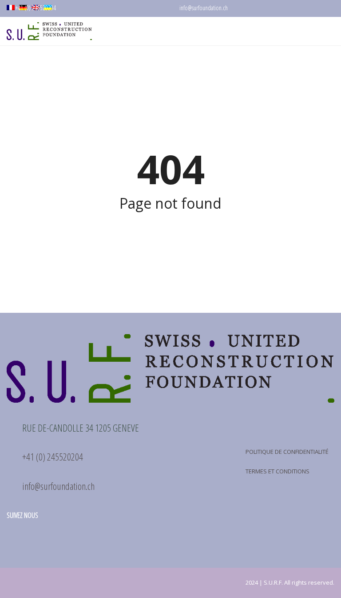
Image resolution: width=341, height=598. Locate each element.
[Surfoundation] (46, 31)
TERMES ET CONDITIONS (277, 471)
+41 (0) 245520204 (35, 8)
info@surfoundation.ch (203, 8)
